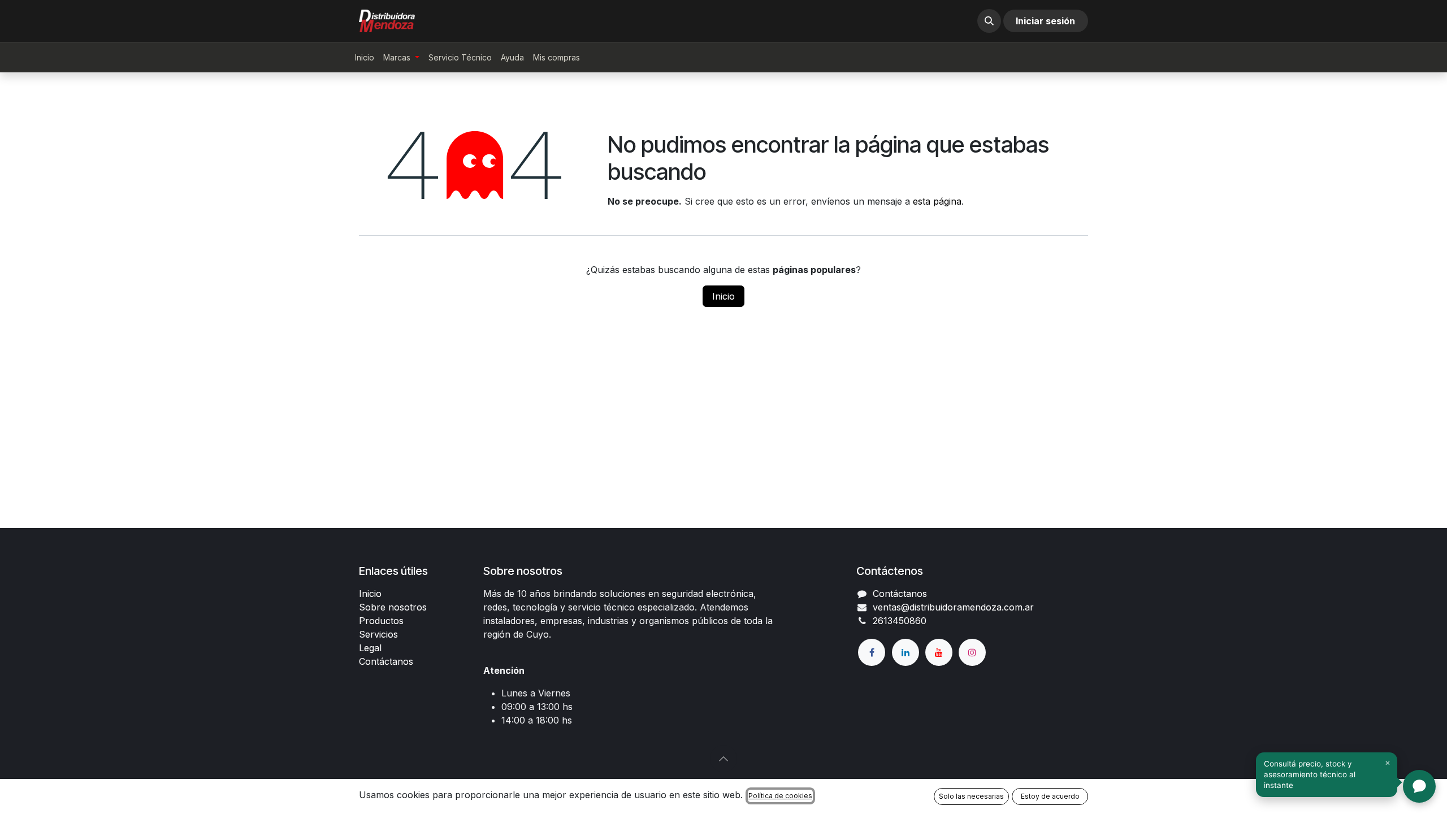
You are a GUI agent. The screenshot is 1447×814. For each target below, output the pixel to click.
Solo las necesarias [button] (971, 796)
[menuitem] (364, 57)
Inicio (723, 296)
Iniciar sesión (1045, 21)
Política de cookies (780, 795)
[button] (989, 21)
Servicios (378, 634)
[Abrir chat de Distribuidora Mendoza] (1419, 786)
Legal (370, 647)
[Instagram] (972, 652)
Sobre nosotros (393, 607)
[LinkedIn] (905, 652)
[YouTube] (938, 652)
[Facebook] (871, 652)
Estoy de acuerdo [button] (1050, 796)
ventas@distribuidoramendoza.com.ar (953, 607)
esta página (937, 201)
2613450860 (899, 620)
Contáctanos (386, 661)
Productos (381, 620)
